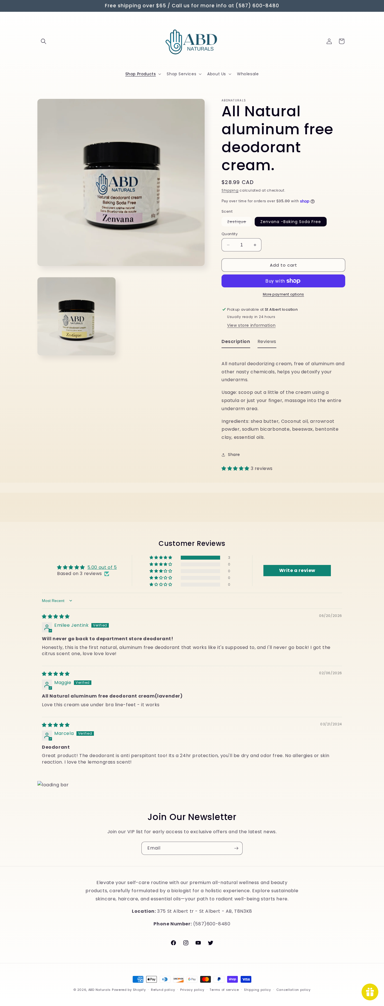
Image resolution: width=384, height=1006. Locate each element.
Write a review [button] (297, 570)
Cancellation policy (293, 989)
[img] (56, 616)
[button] (43, 41)
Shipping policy (257, 989)
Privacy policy (192, 989)
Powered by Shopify (129, 989)
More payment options (283, 294)
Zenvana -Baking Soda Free (290, 221)
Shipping (230, 190)
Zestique (239, 222)
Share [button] (234, 454)
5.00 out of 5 (102, 567)
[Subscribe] (236, 848)
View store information (251, 325)
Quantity (230, 234)
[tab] (236, 343)
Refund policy (163, 989)
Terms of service (224, 989)
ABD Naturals (99, 989)
